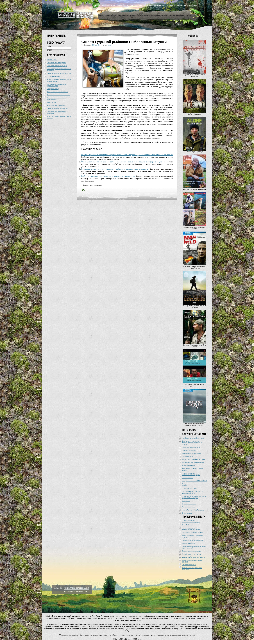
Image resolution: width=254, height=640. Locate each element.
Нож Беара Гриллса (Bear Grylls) (193, 438)
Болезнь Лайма (52, 59)
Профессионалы (152, 15)
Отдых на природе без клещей (57, 108)
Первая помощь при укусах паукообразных (56, 98)
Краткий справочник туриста (191, 554)
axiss (109, 45)
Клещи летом (51, 102)
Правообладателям (108, 5)
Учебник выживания (188, 543)
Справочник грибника (189, 565)
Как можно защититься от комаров (58, 95)
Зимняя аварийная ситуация (191, 551)
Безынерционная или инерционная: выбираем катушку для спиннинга (114, 169)
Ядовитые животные (189, 504)
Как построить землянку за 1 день (193, 459)
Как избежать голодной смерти (192, 532)
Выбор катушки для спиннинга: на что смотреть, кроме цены (108, 176)
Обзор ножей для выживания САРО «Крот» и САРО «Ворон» (194, 497)
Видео (133, 15)
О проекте (130, 5)
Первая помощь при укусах (56, 62)
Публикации (123, 15)
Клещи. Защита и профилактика (57, 92)
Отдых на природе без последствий (59, 73)
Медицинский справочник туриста (193, 557)
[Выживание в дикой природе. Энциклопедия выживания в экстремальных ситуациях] (75, 18)
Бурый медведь (187, 513)
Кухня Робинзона (187, 525)
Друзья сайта (148, 5)
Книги (140, 15)
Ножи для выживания (189, 450)
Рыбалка (180, 15)
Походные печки (187, 456)
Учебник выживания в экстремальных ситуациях (191, 528)
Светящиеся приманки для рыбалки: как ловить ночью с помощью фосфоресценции (121, 162)
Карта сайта (121, 5)
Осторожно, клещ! (53, 89)
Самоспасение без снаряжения (192, 540)
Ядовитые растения (188, 507)
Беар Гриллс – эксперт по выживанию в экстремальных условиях (192, 442)
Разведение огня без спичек (191, 453)
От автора (138, 5)
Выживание (96, 5)
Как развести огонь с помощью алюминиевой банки (192, 492)
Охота (188, 15)
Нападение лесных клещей (56, 105)
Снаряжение (110, 15)
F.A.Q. (186, 5)
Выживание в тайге (188, 465)
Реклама (172, 5)
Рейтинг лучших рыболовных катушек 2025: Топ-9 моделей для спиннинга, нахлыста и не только (127, 155)
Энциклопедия (168, 15)
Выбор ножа (186, 501)
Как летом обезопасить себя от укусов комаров (57, 85)
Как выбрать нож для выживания (193, 462)
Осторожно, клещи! (53, 76)
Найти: (49, 46)
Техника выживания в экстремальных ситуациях (191, 474)
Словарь (180, 5)
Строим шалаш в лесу (189, 488)
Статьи (100, 15)
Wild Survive (193, 5)
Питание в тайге (187, 478)
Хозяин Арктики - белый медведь (193, 510)
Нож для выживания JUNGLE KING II (194, 481)
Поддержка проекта (161, 5)
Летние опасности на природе (57, 66)
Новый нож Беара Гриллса (191, 447)
